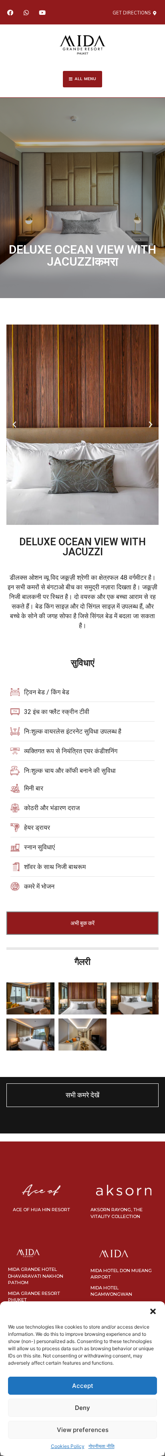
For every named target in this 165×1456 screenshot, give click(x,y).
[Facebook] (10, 12)
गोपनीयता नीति (102, 1446)
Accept (82, 1385)
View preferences (83, 1430)
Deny (82, 1408)
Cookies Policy (68, 1446)
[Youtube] (42, 12)
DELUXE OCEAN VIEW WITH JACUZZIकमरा (82, 255)
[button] (153, 1311)
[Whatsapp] (26, 12)
